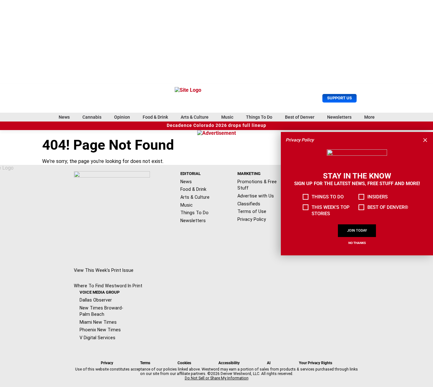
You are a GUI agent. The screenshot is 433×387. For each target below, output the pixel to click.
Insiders (377, 197)
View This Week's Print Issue (103, 270)
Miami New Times (98, 322)
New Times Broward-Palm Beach (101, 311)
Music (227, 117)
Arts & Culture (195, 117)
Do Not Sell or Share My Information (217, 378)
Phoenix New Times (100, 329)
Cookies (184, 363)
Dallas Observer (96, 300)
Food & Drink (155, 117)
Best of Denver (299, 117)
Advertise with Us (255, 195)
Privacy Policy (251, 219)
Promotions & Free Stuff (257, 185)
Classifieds (248, 203)
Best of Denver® (387, 207)
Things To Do (259, 117)
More (369, 117)
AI (269, 363)
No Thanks (357, 243)
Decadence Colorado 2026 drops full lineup (216, 125)
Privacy (107, 363)
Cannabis (91, 117)
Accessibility (229, 363)
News (64, 117)
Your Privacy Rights (315, 363)
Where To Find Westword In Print (108, 285)
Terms (145, 363)
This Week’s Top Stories (331, 210)
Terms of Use (251, 211)
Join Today (357, 230)
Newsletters (339, 117)
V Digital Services (97, 337)
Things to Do (328, 197)
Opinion (122, 117)
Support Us (339, 98)
